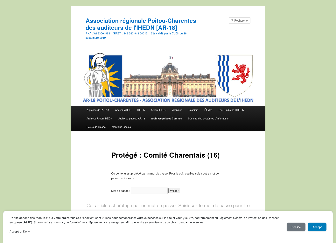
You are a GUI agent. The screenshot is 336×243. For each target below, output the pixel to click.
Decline (296, 227)
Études (208, 110)
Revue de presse (96, 127)
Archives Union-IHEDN (99, 118)
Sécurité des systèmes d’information (208, 118)
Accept (317, 227)
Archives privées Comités (166, 118)
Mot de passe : (121, 191)
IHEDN (141, 110)
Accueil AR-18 (123, 110)
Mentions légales (121, 127)
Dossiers (193, 110)
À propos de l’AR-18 (98, 110)
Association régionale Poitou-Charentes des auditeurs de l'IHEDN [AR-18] (141, 24)
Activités (177, 110)
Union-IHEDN (158, 110)
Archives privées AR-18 (131, 118)
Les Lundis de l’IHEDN (231, 110)
